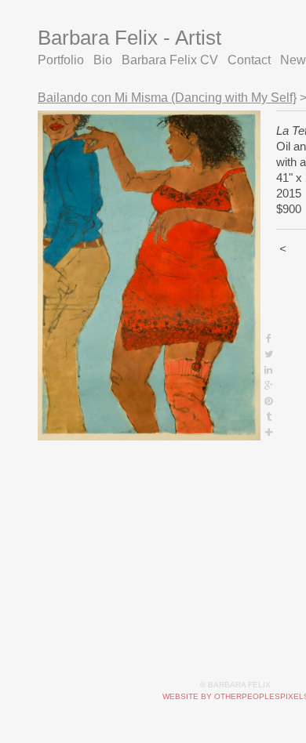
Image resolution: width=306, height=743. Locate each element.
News (268, 60)
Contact (226, 60)
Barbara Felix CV (157, 60)
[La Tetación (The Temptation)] (149, 275)
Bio (98, 60)
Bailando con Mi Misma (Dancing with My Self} (157, 98)
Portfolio (59, 60)
